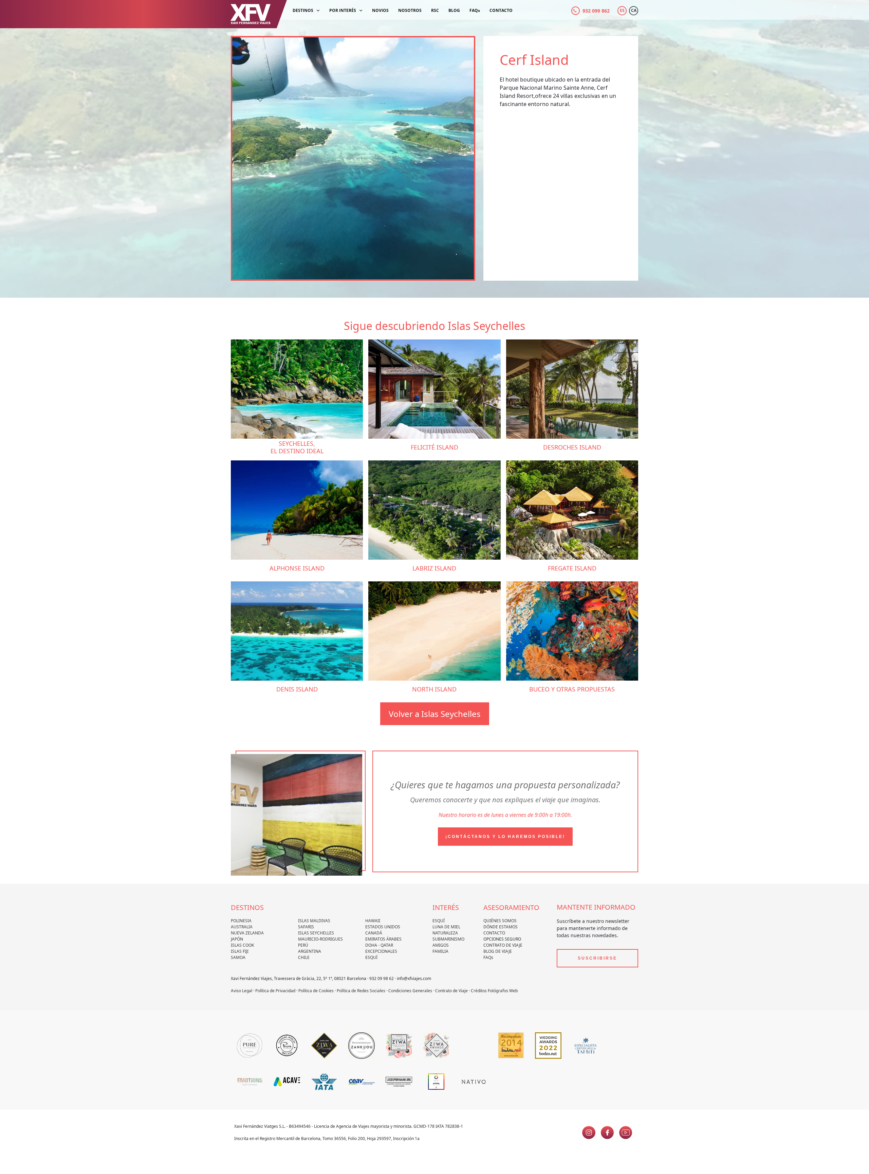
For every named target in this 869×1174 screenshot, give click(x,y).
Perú (303, 945)
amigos (440, 945)
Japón (237, 939)
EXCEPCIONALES (381, 951)
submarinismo (448, 939)
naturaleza (445, 933)
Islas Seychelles (316, 933)
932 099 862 (596, 10)
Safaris (306, 927)
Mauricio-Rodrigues (320, 939)
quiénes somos (500, 921)
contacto (494, 933)
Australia (242, 927)
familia (440, 951)
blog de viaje (497, 951)
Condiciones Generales (410, 991)
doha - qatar (379, 945)
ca (633, 10)
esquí (438, 921)
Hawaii (372, 921)
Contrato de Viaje (502, 945)
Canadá (373, 933)
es (622, 10)
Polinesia (241, 921)
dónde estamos (500, 927)
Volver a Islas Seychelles (435, 713)
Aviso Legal (241, 991)
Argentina (309, 951)
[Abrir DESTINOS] (318, 10)
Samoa (238, 957)
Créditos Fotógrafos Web (494, 991)
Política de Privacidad (275, 991)
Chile (304, 957)
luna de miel (446, 927)
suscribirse (597, 958)
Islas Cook (242, 945)
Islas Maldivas (314, 921)
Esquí (371, 957)
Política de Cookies (316, 991)
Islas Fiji (239, 951)
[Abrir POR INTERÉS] (360, 10)
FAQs (488, 957)
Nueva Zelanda (247, 933)
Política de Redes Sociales (361, 991)
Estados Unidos (382, 927)
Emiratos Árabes (383, 939)
